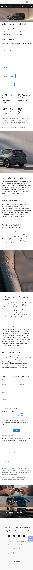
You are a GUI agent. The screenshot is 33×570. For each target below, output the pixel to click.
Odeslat (16, 430)
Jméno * (4, 384)
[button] (22, 6)
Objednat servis (20, 524)
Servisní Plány (16, 490)
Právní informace (10, 544)
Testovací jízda (7, 527)
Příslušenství (16, 501)
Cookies (8, 541)
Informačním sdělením (19, 416)
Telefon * (4, 399)
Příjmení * (21, 384)
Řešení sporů (16, 548)
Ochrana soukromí (20, 541)
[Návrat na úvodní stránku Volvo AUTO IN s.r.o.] (5, 2)
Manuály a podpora (15, 512)
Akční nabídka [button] (8, 51)
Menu (30, 2)
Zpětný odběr (23, 544)
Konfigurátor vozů (9, 531)
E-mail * (4, 392)
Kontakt (9, 524)
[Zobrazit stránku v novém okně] (9, 536)
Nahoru (30, 539)
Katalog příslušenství (22, 527)
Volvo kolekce (23, 531)
